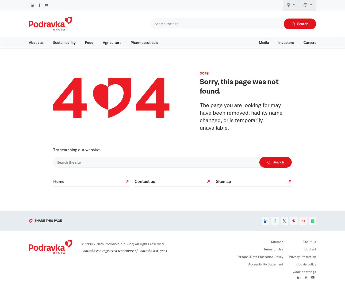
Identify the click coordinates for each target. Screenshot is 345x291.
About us (36, 43)
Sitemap (277, 242)
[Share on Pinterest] (294, 221)
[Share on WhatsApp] (312, 221)
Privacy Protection (302, 257)
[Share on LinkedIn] (265, 221)
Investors (286, 43)
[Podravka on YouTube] (46, 6)
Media (264, 43)
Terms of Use (273, 249)
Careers (309, 43)
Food (89, 43)
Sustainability (64, 43)
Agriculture (112, 43)
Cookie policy (306, 264)
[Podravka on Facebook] (39, 6)
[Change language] (308, 5)
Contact (310, 249)
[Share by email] (303, 221)
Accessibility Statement (265, 264)
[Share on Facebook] (275, 221)
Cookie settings (304, 272)
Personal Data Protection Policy (260, 257)
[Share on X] (284, 221)
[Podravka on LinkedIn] (32, 6)
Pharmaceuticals (144, 43)
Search (302, 24)
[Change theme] (291, 5)
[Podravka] (50, 29)
